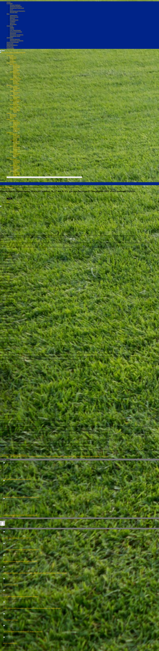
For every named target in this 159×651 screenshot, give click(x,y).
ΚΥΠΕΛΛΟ (10, 46)
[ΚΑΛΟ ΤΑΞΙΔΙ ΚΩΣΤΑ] (7, 642)
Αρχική (2, 187)
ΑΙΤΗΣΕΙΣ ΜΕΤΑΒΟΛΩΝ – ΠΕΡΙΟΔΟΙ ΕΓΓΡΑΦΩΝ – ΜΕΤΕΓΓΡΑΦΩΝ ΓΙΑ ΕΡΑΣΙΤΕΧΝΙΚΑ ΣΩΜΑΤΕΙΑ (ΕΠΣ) (35, 573)
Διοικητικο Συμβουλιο (16, 6)
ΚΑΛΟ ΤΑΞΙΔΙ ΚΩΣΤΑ (10, 643)
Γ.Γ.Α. (11, 9)
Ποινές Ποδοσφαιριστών (19, 455)
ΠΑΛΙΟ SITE (13, 12)
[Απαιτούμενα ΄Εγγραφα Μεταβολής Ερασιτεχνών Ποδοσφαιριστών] (15, 495)
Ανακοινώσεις (13, 15)
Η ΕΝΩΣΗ (10, 3)
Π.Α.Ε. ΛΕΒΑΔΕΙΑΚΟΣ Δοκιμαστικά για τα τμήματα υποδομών (20, 596)
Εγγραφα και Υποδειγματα (17, 8)
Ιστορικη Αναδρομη (15, 5)
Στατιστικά (13, 61)
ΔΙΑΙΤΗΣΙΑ (10, 37)
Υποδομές (12, 21)
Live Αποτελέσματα (15, 30)
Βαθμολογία (13, 57)
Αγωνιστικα (10, 25)
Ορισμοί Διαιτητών (15, 39)
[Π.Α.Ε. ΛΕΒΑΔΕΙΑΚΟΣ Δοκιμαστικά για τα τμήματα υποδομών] (7, 595)
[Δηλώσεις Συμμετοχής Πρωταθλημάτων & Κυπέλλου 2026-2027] (15, 513)
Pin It (8, 202)
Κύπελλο (12, 18)
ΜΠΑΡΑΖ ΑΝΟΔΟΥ (16, 79)
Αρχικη (9, 2)
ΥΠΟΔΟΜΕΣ (10, 48)
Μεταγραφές (13, 24)
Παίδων (9, 119)
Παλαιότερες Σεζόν (15, 36)
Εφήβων (9, 113)
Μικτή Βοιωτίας (14, 17)
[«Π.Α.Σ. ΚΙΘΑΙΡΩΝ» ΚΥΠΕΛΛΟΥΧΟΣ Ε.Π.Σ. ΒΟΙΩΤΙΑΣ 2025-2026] (7, 630)
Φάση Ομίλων (14, 86)
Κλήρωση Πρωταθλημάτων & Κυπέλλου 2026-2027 (17, 479)
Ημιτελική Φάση (14, 104)
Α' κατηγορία (10, 55)
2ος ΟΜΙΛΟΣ (13, 71)
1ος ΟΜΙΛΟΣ (13, 64)
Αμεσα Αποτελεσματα (13, 42)
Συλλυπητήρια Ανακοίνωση (10, 584)
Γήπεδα (12, 28)
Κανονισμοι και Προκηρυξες (17, 11)
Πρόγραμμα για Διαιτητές (16, 34)
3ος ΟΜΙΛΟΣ (13, 146)
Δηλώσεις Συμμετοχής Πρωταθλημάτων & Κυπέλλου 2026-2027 (20, 515)
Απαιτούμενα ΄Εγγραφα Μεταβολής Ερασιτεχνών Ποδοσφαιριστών (21, 497)
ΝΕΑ (8, 14)
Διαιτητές (12, 23)
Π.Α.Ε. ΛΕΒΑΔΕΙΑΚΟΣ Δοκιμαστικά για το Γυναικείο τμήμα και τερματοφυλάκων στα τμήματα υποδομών (32, 608)
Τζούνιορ (9, 158)
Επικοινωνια (10, 43)
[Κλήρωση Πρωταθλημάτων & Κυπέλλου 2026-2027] (15, 477)
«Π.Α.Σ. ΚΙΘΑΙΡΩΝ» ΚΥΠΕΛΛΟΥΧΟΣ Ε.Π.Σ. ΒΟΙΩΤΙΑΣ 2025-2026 (22, 631)
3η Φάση (12, 95)
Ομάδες (12, 27)
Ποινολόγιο (13, 33)
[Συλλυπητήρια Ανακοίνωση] (7, 583)
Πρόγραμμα (13, 58)
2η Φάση (12, 91)
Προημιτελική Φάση (15, 100)
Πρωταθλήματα (14, 20)
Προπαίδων (10, 132)
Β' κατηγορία (10, 62)
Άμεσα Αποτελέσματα (16, 31)
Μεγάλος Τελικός (14, 109)
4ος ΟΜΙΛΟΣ (13, 152)
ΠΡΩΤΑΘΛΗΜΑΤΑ (12, 45)
